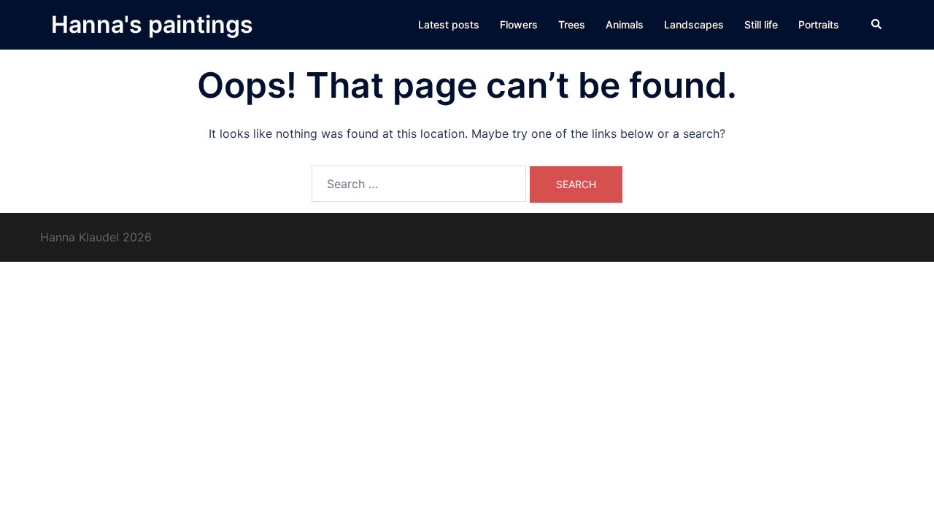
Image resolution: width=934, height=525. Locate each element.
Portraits (818, 24)
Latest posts (448, 24)
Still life (761, 24)
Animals (625, 24)
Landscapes (694, 24)
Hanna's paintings (152, 24)
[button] (877, 25)
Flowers (519, 24)
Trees (571, 24)
